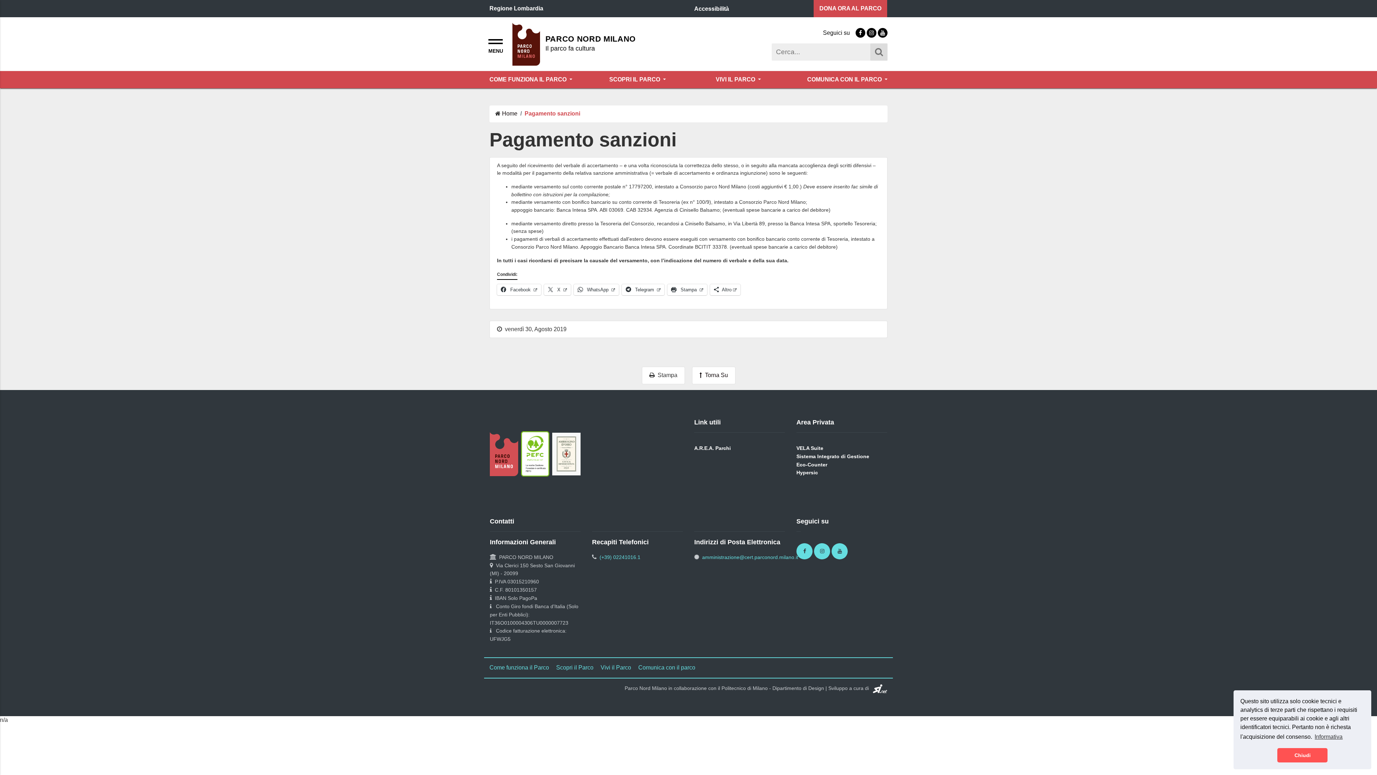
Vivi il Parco (736, 79)
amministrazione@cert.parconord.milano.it (750, 557)
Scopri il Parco (635, 79)
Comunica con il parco (845, 79)
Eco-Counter (811, 465)
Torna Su (715, 375)
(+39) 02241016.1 (620, 557)
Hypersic (807, 472)
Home (509, 114)
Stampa (666, 375)
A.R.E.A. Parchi (712, 448)
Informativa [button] (1329, 737)
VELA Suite (809, 448)
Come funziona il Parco (528, 79)
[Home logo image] (526, 44)
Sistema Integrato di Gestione (832, 456)
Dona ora (850, 8)
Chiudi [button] (1303, 755)
